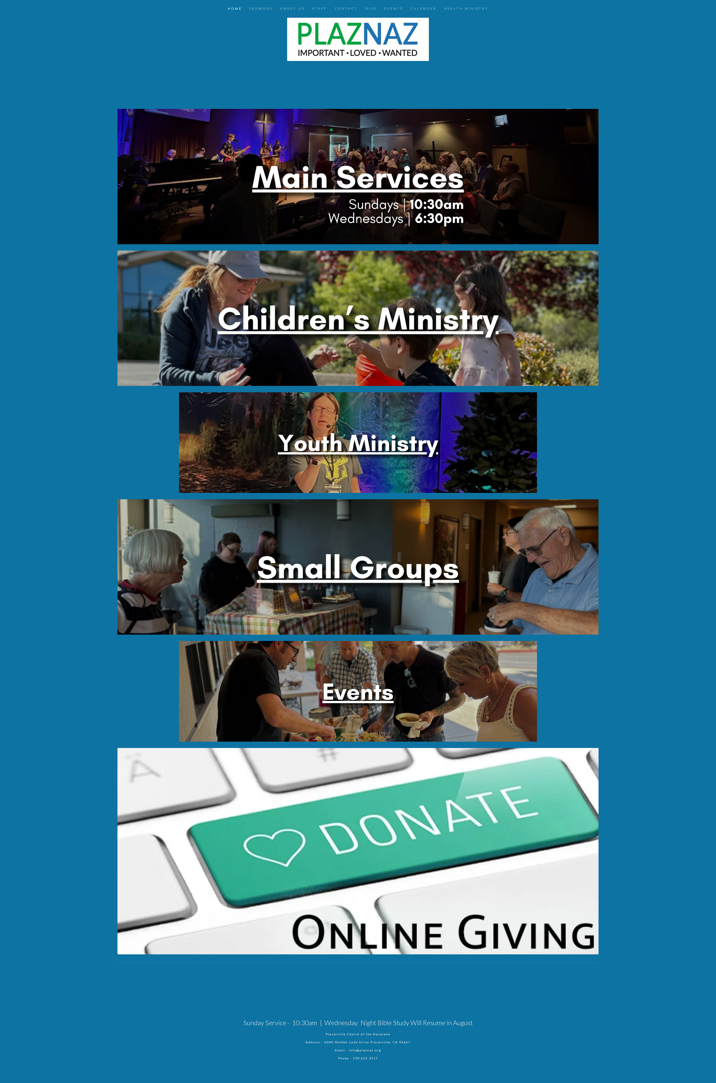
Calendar (423, 9)
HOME (235, 9)
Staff (319, 9)
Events (393, 9)
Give (371, 9)
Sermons (261, 9)
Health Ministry (466, 9)
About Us (292, 9)
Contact (346, 9)
